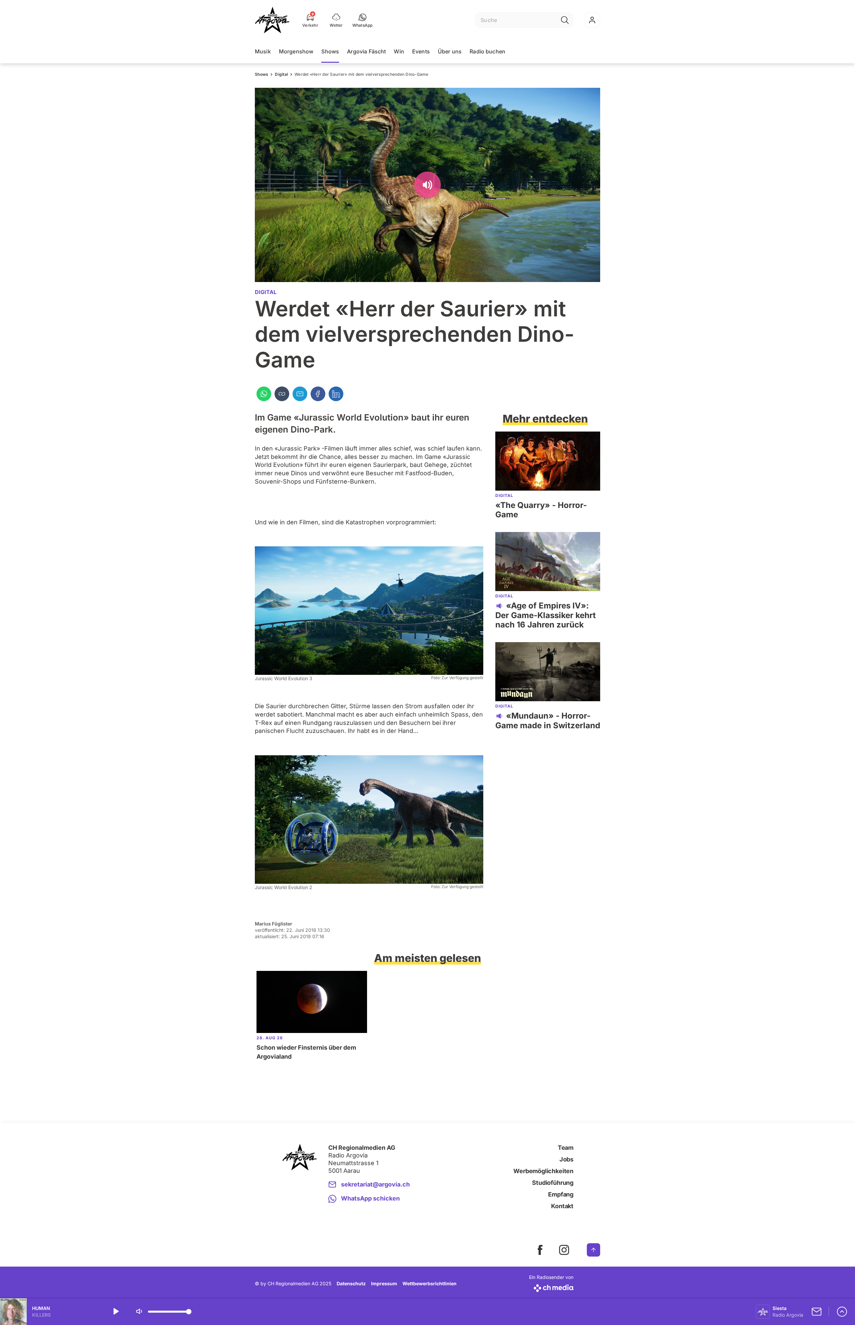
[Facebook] (318, 393)
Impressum (384, 1283)
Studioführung (552, 1182)
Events (421, 51)
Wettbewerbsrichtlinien (429, 1283)
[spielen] (115, 1311)
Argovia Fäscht (366, 51)
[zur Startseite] (272, 20)
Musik (263, 51)
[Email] (300, 393)
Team (565, 1147)
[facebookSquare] (540, 1250)
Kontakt (562, 1206)
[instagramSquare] (564, 1250)
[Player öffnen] (842, 1312)
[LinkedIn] (336, 393)
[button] (362, 20)
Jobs (566, 1159)
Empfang (560, 1194)
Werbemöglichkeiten (543, 1170)
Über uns (450, 51)
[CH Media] (551, 1286)
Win (399, 51)
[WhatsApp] (263, 393)
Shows (330, 51)
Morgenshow (296, 51)
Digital (281, 74)
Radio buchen (487, 51)
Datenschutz (351, 1283)
